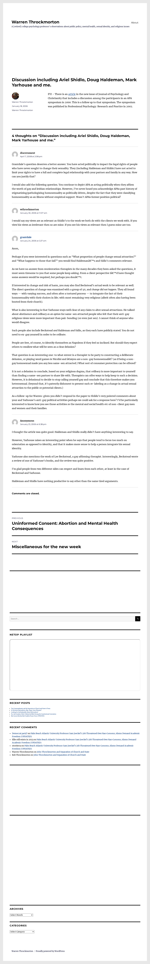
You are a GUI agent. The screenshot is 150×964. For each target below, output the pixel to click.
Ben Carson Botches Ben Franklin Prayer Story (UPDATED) (27, 716)
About (134, 22)
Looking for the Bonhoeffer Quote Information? (24, 712)
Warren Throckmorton (35, 21)
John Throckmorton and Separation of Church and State (63, 752)
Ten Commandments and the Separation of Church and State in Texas (30, 708)
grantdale (25, 237)
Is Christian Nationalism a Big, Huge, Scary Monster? (26, 710)
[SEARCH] (137, 618)
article (72, 94)
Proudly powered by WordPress (50, 951)
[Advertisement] (75, 54)
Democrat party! (19, 733)
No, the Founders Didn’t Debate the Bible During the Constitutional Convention (33, 714)
